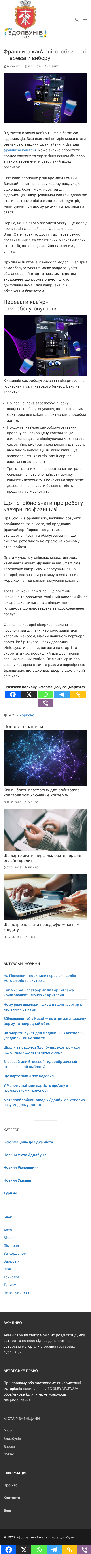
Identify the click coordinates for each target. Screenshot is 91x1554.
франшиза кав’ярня (20, 150)
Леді (7, 1269)
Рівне (8, 1431)
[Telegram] (62, 694)
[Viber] (45, 703)
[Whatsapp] (45, 694)
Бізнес (53, 66)
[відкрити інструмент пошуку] (77, 20)
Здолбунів (12, 1438)
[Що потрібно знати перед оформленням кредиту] (45, 897)
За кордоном (15, 1253)
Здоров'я (11, 1261)
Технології (12, 1277)
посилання (32, 1388)
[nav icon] (85, 19)
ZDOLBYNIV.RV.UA (62, 1388)
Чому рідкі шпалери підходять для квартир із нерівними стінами (43, 1006)
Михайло (13, 66)
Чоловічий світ (17, 1292)
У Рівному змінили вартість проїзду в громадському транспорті (36, 1087)
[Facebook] (13, 694)
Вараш (9, 1446)
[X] (29, 694)
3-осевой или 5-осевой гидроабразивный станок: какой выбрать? (40, 1064)
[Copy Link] (78, 694)
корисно (27, 715)
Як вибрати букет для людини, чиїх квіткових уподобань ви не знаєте (43, 1035)
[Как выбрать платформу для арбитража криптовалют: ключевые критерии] (45, 758)
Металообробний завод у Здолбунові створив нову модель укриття (44, 1102)
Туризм (10, 1284)
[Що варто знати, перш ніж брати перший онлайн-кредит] (45, 830)
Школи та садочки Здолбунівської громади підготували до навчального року (42, 1049)
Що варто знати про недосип (29, 1076)
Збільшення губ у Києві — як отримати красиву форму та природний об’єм (45, 1021)
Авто (8, 1230)
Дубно (9, 1454)
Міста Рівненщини (22, 1418)
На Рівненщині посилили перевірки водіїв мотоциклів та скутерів (40, 978)
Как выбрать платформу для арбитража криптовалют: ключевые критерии (42, 792)
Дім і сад (11, 1245)
